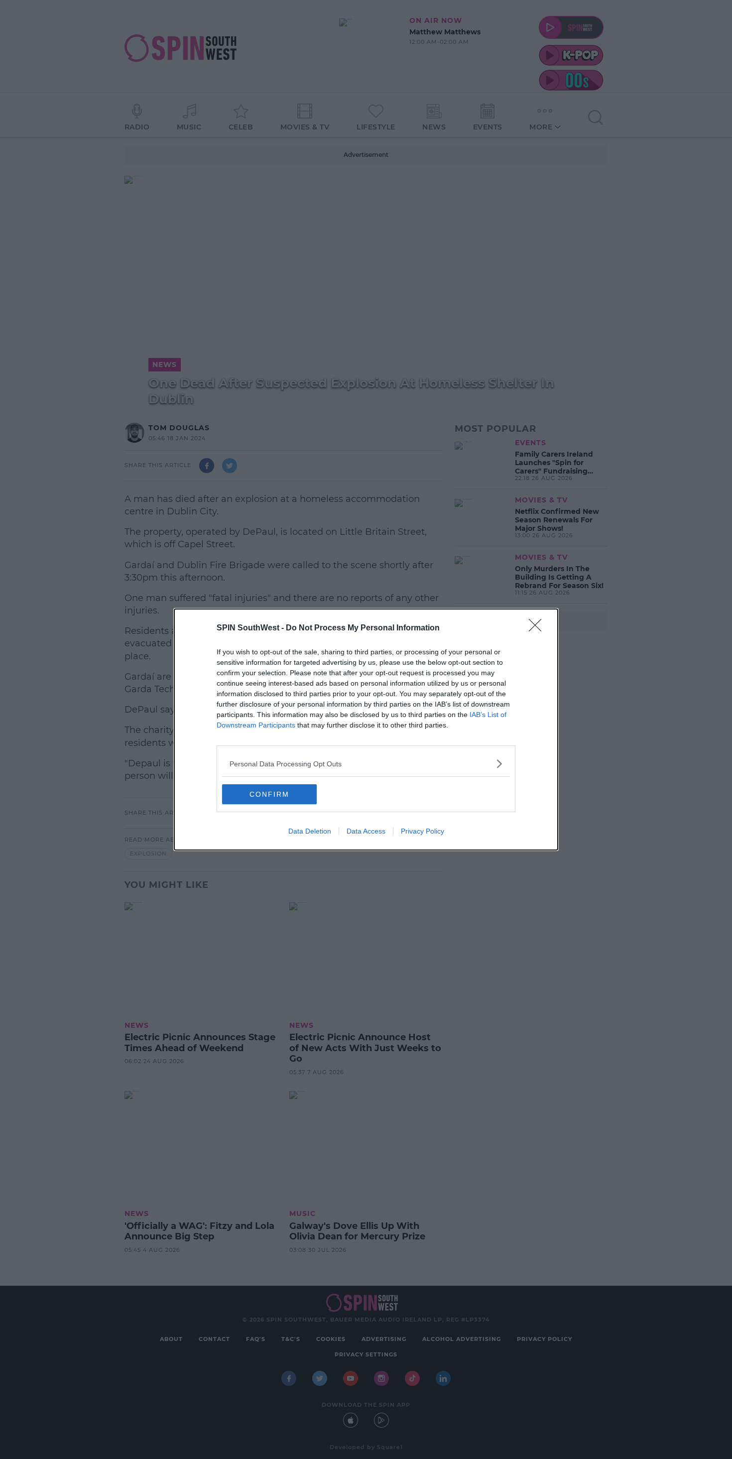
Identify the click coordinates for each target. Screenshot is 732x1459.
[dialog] (366, 729)
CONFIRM (269, 794)
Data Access (366, 831)
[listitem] (366, 763)
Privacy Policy (422, 831)
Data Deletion (309, 831)
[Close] (538, 628)
